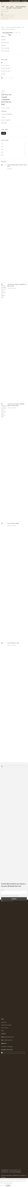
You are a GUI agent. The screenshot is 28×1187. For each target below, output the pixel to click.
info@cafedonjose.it (9, 1037)
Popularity (3, 39)
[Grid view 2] (2, 34)
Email (2, 890)
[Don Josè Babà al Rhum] (3, 581)
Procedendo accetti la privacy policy (10, 895)
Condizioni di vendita (6, 1025)
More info (2, 1185)
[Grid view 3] (5, 34)
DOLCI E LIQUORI (5, 120)
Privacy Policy (4, 1028)
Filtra (3, 133)
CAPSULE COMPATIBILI (6, 114)
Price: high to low (5, 51)
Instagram (10, 1046)
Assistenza (4, 1022)
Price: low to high (5, 48)
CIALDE (3, 117)
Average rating (5, 42)
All (1, 62)
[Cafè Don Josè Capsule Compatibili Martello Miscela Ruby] (3, 461)
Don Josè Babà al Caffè (13, 643)
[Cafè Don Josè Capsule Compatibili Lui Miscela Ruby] (3, 342)
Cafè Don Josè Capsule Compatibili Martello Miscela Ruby (15, 404)
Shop (2, 1030)
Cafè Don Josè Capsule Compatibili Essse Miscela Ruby (6, 99)
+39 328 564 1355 (7, 1040)
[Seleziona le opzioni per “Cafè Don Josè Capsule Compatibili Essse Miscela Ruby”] (3, 91)
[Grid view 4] (7, 34)
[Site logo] (12, 3)
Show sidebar (6, 32)
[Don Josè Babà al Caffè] (3, 700)
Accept (8, 1185)
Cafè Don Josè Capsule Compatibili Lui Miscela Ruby (16, 285)
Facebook (3, 1046)
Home (2, 27)
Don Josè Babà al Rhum (13, 523)
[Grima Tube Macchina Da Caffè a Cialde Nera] (3, 222)
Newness (3, 45)
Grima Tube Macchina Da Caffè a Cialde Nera (17, 165)
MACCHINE (4, 123)
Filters (9, 35)
